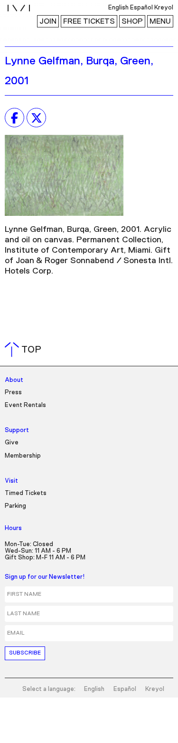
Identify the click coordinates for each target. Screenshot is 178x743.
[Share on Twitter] (36, 118)
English (94, 689)
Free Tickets (89, 21)
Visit (11, 481)
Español (124, 689)
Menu (160, 21)
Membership (23, 456)
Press (13, 392)
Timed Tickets (26, 493)
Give (12, 443)
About (14, 380)
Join (47, 21)
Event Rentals (25, 405)
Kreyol (154, 689)
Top (24, 349)
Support (17, 430)
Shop (132, 21)
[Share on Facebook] (14, 118)
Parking (15, 506)
